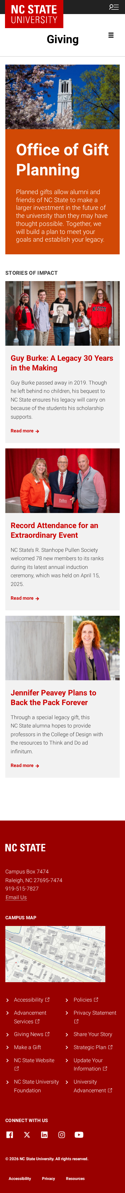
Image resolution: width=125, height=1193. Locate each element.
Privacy (48, 1178)
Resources (75, 1178)
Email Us (16, 897)
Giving (63, 39)
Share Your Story (93, 1034)
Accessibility (20, 1178)
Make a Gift (27, 1047)
